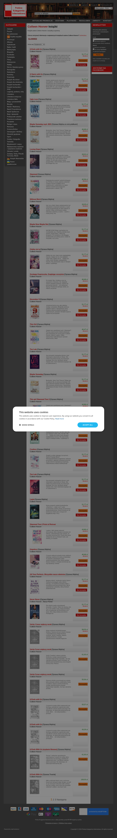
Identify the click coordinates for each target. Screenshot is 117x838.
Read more (59, 419)
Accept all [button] (88, 425)
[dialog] (58, 419)
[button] (26, 425)
